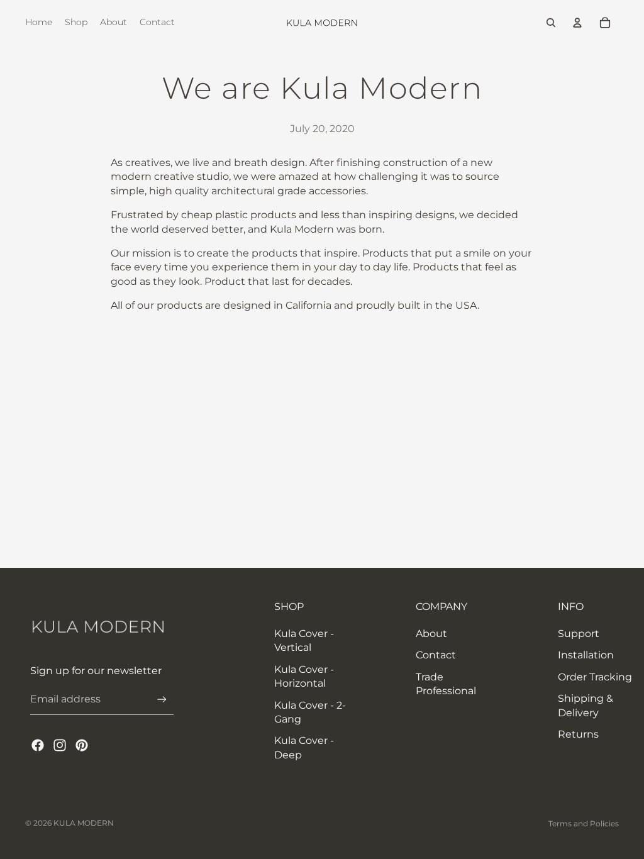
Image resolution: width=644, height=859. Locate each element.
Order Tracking (595, 677)
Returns (578, 734)
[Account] (577, 22)
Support (578, 634)
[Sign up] (162, 699)
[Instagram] (59, 745)
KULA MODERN (83, 823)
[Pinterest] (81, 745)
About (431, 634)
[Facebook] (37, 745)
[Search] (551, 22)
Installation (586, 655)
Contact (436, 655)
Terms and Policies (583, 823)
